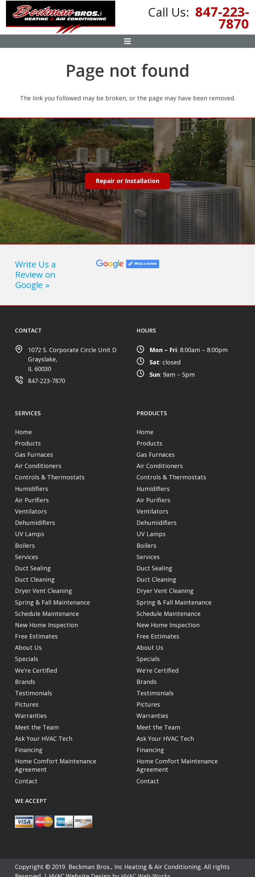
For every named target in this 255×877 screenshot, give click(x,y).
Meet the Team (37, 727)
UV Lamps (29, 534)
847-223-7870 (46, 381)
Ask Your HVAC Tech (43, 738)
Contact (26, 781)
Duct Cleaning (35, 579)
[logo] (60, 17)
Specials (26, 659)
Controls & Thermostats (50, 477)
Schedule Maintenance (47, 614)
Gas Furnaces (34, 454)
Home (23, 432)
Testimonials (33, 693)
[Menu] (128, 41)
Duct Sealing (33, 568)
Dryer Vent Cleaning (43, 591)
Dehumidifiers (35, 523)
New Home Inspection (46, 625)
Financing (28, 750)
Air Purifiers (32, 500)
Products (28, 443)
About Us (28, 647)
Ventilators (31, 511)
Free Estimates (36, 636)
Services (26, 557)
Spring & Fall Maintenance (52, 602)
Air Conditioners (38, 466)
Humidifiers (31, 489)
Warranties (31, 716)
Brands (25, 682)
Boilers (25, 545)
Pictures (27, 704)
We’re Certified (36, 670)
